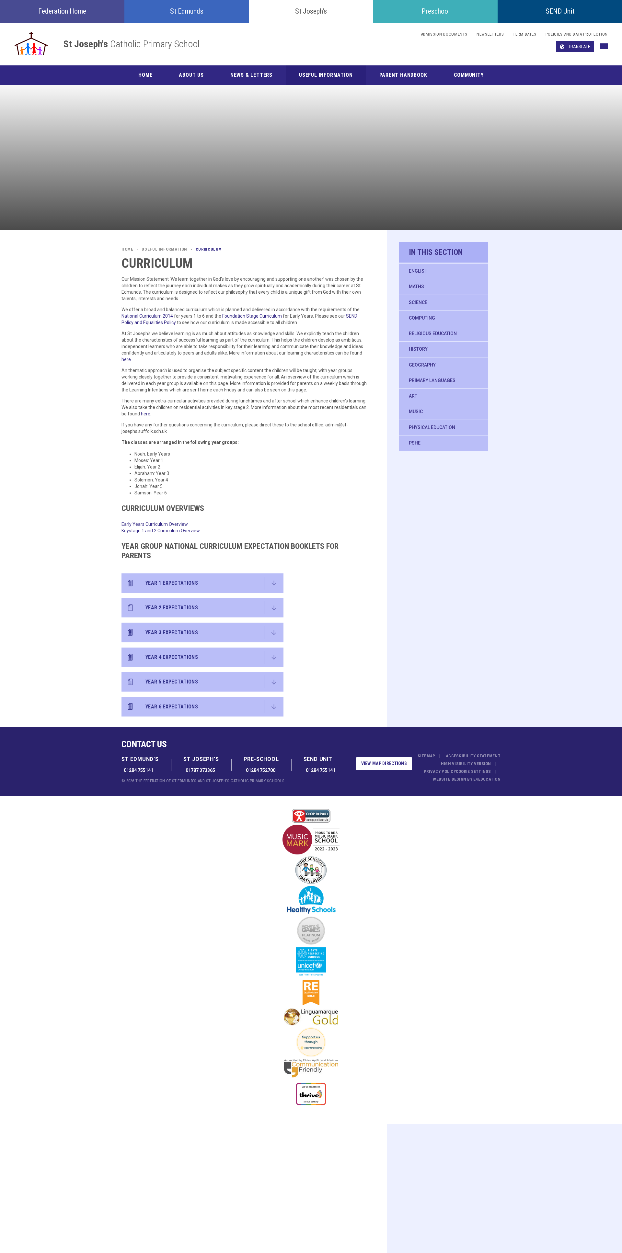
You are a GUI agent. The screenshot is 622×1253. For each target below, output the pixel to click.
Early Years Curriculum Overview (154, 524)
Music (416, 411)
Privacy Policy (440, 771)
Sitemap (426, 755)
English (418, 271)
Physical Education (432, 427)
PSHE (414, 443)
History (418, 349)
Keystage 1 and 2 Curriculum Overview (160, 530)
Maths (416, 286)
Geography (422, 364)
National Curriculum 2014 (147, 316)
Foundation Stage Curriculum (252, 316)
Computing (422, 318)
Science (418, 302)
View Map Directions (384, 763)
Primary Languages (432, 380)
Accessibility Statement (473, 755)
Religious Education (433, 333)
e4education (487, 779)
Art (413, 396)
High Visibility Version (466, 763)
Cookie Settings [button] (473, 771)
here (126, 359)
